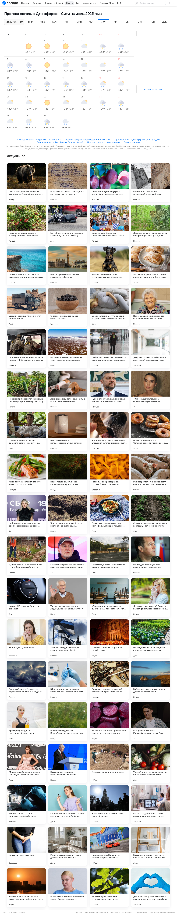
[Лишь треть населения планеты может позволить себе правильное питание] (26, 473)
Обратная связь (141, 912)
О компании (12, 912)
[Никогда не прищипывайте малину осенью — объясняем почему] (26, 224)
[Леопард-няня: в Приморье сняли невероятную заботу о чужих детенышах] (150, 224)
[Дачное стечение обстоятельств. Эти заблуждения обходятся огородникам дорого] (26, 556)
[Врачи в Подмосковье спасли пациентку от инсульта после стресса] (150, 804)
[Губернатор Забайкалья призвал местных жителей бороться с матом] (109, 390)
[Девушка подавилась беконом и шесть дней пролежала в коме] (150, 348)
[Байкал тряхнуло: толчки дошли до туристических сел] (150, 680)
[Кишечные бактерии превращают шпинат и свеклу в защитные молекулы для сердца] (109, 721)
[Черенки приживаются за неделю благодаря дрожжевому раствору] (26, 390)
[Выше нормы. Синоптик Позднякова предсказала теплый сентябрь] (109, 224)
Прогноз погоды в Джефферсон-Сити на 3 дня (39, 139)
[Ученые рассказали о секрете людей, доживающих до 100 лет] (67, 597)
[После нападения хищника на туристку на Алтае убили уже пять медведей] (26, 182)
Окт (140, 22)
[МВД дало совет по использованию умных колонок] (67, 431)
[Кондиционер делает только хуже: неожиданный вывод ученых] (26, 887)
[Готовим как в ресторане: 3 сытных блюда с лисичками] (109, 473)
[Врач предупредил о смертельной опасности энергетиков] (26, 721)
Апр (67, 22)
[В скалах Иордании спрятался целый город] (109, 638)
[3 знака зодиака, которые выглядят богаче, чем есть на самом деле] (26, 431)
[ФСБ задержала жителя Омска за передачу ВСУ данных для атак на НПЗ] (26, 348)
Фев (42, 22)
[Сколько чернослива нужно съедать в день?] (67, 307)
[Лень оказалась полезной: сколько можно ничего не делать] (67, 390)
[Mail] (4, 3)
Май (79, 22)
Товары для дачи (132, 142)
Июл (103, 22)
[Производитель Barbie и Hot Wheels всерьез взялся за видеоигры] (109, 846)
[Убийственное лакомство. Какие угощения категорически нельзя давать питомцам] (109, 431)
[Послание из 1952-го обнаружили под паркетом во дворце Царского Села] (67, 182)
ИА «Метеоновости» (167, 912)
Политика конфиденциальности (96, 912)
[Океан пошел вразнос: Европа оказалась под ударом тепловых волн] (26, 265)
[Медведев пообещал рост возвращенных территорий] (150, 556)
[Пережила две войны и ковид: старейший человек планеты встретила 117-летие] (150, 307)
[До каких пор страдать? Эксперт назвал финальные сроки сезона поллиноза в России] (150, 597)
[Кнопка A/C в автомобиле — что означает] (26, 597)
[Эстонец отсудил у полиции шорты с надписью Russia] (67, 638)
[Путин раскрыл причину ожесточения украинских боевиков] (67, 763)
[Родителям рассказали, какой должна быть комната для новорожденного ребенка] (67, 846)
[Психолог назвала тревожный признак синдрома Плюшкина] (109, 680)
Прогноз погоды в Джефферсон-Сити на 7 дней (137, 139)
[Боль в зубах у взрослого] (26, 638)
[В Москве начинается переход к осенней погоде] (109, 804)
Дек (164, 22)
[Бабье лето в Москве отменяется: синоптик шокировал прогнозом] (109, 348)
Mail (4, 912)
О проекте (78, 912)
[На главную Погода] (12, 3)
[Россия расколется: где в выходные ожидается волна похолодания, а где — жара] (109, 265)
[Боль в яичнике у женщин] (26, 846)
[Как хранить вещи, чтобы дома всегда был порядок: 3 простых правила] (150, 846)
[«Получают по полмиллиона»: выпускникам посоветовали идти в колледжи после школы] (109, 597)
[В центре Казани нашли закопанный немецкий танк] (150, 182)
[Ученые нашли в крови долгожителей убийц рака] (26, 804)
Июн (91, 22)
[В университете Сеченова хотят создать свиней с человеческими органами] (150, 473)
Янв (30, 22)
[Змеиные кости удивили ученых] (109, 763)
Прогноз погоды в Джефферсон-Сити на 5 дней (88, 139)
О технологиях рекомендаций (121, 912)
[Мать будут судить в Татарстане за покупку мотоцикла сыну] (67, 224)
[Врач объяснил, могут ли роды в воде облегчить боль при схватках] (109, 307)
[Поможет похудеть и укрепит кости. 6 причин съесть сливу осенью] (109, 182)
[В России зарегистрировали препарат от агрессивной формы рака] (67, 680)
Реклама (22, 912)
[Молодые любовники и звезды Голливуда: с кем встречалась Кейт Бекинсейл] (26, 763)
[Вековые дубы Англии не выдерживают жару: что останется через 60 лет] (109, 887)
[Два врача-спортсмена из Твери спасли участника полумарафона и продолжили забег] (150, 887)
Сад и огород (113, 142)
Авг (116, 22)
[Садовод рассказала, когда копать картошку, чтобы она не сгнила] (150, 514)
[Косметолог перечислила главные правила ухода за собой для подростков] (67, 804)
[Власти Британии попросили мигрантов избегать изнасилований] (67, 265)
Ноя (152, 22)
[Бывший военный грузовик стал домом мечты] (26, 307)
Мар (54, 22)
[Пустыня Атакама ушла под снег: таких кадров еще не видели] (67, 348)
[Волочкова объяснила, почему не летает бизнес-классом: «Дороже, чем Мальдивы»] (67, 887)
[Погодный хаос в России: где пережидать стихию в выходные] (26, 680)
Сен (128, 22)
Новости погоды (95, 142)
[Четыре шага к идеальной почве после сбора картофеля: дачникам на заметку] (67, 514)
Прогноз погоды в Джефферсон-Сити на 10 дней (60, 142)
